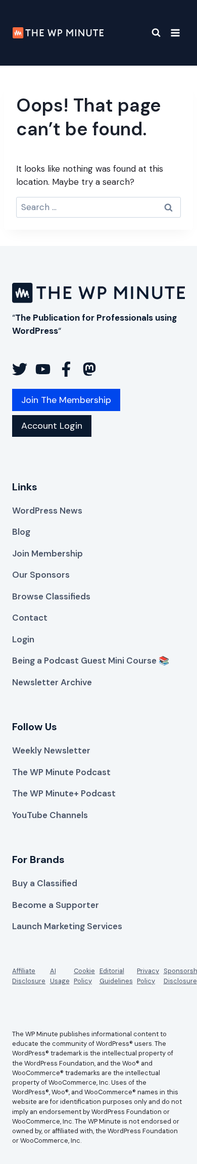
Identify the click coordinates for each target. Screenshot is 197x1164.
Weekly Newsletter (51, 750)
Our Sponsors (41, 574)
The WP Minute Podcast (61, 772)
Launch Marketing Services (67, 926)
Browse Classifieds (51, 596)
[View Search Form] (150, 32)
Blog (21, 531)
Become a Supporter (55, 904)
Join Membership (47, 553)
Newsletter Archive (52, 682)
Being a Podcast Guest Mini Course (84, 660)
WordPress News (47, 510)
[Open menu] (175, 32)
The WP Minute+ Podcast (64, 793)
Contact (29, 617)
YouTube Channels (50, 815)
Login (23, 639)
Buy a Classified (44, 883)
